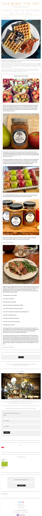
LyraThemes (25, 512)
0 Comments (25, 71)
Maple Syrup (30, 70)
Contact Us (21, 507)
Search (21, 357)
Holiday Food (26, 70)
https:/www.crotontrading (8, 347)
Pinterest (27, 13)
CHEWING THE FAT (21, 4)
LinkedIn (17, 13)
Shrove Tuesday (6, 71)
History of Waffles (22, 70)
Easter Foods (12, 70)
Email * (5, 415)
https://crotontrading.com (8, 242)
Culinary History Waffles (7, 70)
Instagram (22, 13)
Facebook (12, 13)
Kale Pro (25, 510)
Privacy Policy (21, 505)
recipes (6, 465)
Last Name (6, 426)
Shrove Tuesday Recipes (11, 71)
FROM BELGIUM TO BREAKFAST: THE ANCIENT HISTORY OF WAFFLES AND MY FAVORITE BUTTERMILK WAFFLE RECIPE (20, 61)
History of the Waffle (17, 70)
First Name (6, 420)
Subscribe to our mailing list (21, 479)
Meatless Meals (34, 70)
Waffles (15, 71)
